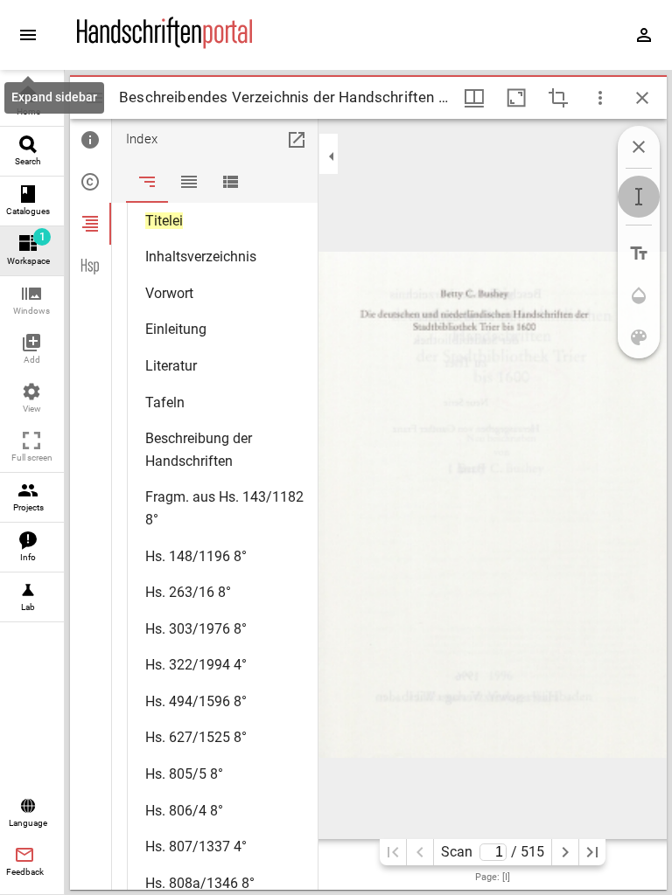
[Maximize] (516, 98)
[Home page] (164, 45)
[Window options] (600, 98)
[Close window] (642, 98)
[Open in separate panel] (297, 140)
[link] (32, 102)
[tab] (90, 140)
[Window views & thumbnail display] (474, 98)
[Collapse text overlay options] (639, 147)
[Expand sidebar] (28, 35)
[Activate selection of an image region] (558, 98)
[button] (32, 301)
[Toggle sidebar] (95, 98)
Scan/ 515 (492, 851)
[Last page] (592, 852)
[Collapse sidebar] (331, 156)
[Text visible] (639, 253)
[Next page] (565, 852)
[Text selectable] (639, 197)
